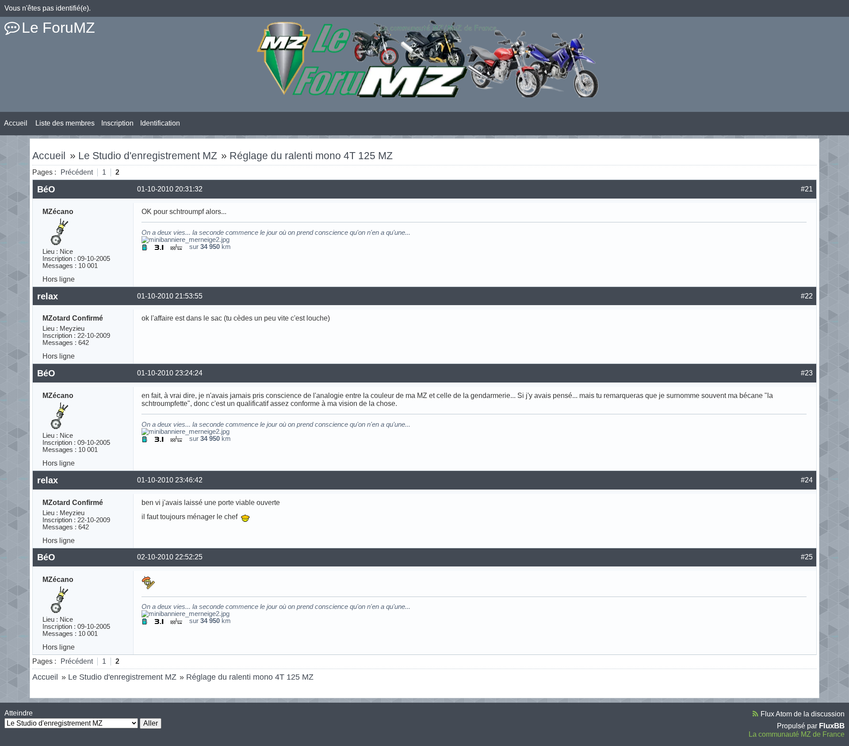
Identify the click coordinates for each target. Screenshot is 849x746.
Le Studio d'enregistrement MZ (147, 155)
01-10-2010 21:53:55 (170, 296)
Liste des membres (65, 123)
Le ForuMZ (58, 27)
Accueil (15, 123)
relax (47, 296)
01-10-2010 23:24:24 (170, 373)
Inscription (117, 123)
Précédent (77, 172)
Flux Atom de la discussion (803, 714)
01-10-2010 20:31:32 (170, 189)
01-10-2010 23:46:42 (170, 480)
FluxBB (832, 725)
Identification (160, 123)
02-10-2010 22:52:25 (170, 557)
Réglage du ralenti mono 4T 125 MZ (311, 155)
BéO (46, 189)
